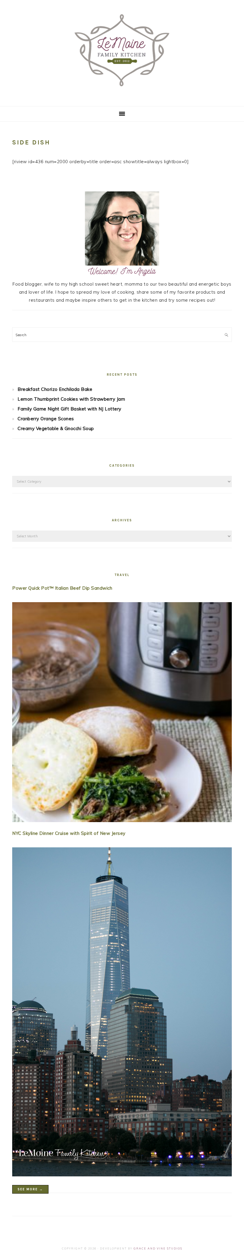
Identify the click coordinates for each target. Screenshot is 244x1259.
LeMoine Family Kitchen (122, 51)
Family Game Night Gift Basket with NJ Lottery (69, 409)
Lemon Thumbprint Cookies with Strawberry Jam (71, 399)
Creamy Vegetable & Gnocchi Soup (56, 428)
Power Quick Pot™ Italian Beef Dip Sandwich (62, 588)
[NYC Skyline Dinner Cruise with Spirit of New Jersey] (122, 1013)
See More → (30, 1189)
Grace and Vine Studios (158, 1248)
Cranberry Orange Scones (46, 418)
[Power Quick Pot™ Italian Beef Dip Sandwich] (122, 713)
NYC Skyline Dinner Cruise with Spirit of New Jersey (69, 833)
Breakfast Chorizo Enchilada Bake (55, 389)
